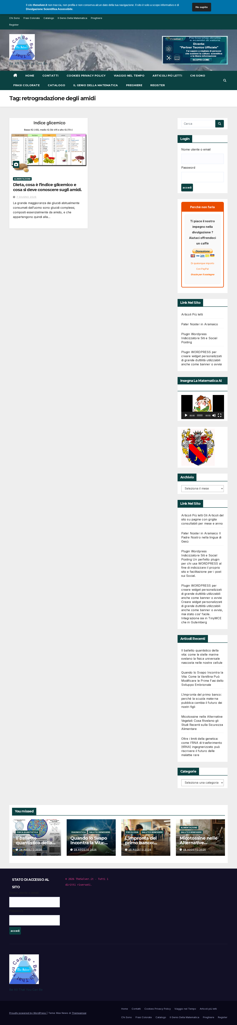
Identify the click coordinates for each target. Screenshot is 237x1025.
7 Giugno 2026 (26, 197)
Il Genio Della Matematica (72, 17)
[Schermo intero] (219, 415)
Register (14, 24)
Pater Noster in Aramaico (199, 324)
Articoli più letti (167, 75)
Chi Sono (14, 17)
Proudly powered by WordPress (28, 1012)
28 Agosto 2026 (30, 849)
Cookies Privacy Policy (86, 75)
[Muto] (214, 415)
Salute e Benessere (99, 832)
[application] (202, 407)
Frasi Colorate (32, 17)
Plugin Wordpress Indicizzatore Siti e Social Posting (199, 338)
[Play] (186, 415)
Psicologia (132, 832)
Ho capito (202, 7)
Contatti (50, 75)
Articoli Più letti (192, 314)
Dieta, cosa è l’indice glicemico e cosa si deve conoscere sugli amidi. (47, 187)
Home (29, 75)
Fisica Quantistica (27, 832)
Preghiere (96, 17)
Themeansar (79, 1012)
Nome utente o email (196, 149)
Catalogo (49, 17)
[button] (224, 80)
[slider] (199, 415)
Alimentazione (22, 179)
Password (188, 167)
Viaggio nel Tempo (129, 75)
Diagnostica (78, 832)
